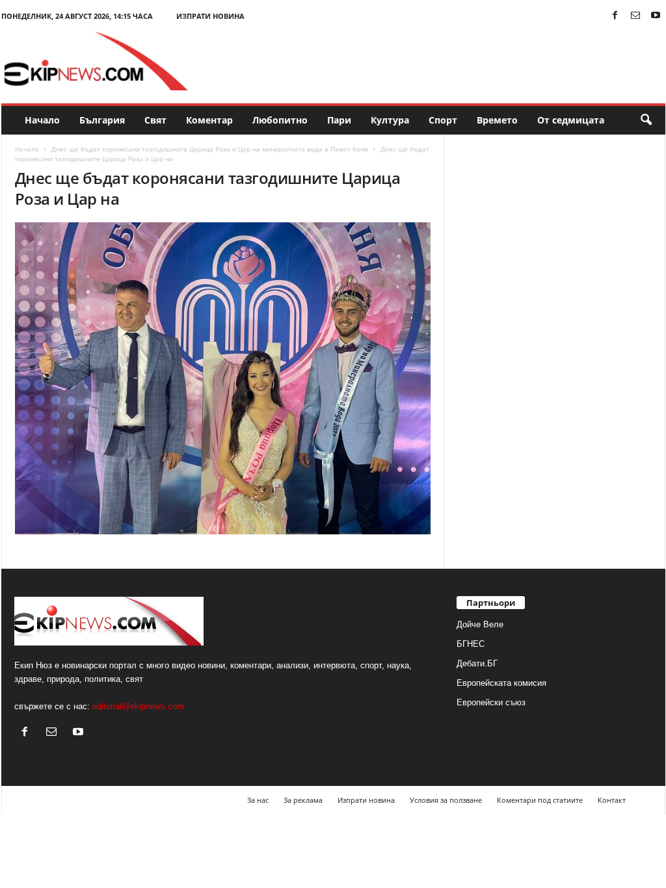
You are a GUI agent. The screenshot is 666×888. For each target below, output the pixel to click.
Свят (155, 120)
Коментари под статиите (540, 800)
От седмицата (570, 120)
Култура (390, 120)
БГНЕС (471, 644)
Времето (497, 120)
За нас (258, 800)
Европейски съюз (491, 702)
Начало (42, 120)
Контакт (612, 800)
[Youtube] (655, 16)
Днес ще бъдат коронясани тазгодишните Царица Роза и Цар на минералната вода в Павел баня (209, 148)
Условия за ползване (446, 800)
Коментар (209, 120)
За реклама (303, 800)
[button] (646, 120)
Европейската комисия (501, 683)
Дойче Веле (480, 624)
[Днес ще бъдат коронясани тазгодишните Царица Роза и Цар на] (223, 378)
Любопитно (280, 120)
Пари (339, 120)
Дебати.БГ (477, 663)
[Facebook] (615, 16)
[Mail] (635, 16)
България (102, 120)
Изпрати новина (210, 16)
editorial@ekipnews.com (138, 706)
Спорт (443, 120)
